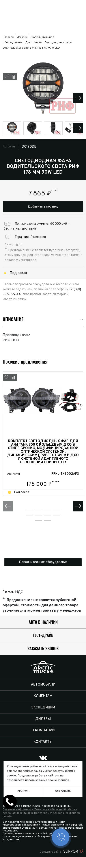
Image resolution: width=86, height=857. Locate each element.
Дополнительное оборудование (43, 562)
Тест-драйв (43, 635)
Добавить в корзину (43, 207)
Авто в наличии (43, 622)
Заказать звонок (43, 648)
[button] (78, 98)
